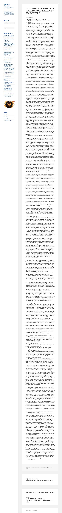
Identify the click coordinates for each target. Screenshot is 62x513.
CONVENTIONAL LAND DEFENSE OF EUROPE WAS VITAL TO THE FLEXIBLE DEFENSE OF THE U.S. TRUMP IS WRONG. (9, 38)
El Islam (38, 467)
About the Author (7, 114)
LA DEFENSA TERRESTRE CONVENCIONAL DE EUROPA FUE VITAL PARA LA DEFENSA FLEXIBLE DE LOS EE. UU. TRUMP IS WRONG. (9, 46)
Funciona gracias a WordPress (31, 510)
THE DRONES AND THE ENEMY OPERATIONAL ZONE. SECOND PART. (8, 89)
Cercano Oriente (47, 466)
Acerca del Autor (7, 118)
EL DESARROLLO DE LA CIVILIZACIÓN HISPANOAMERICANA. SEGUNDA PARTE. (9, 74)
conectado (37, 480)
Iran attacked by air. (7, 85)
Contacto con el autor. (8, 120)
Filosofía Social (43, 467)
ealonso (37, 466)
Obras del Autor (7, 116)
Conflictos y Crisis (33, 467)
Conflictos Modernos (7, 5)
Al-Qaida (41, 466)
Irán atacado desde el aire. (8, 82)
